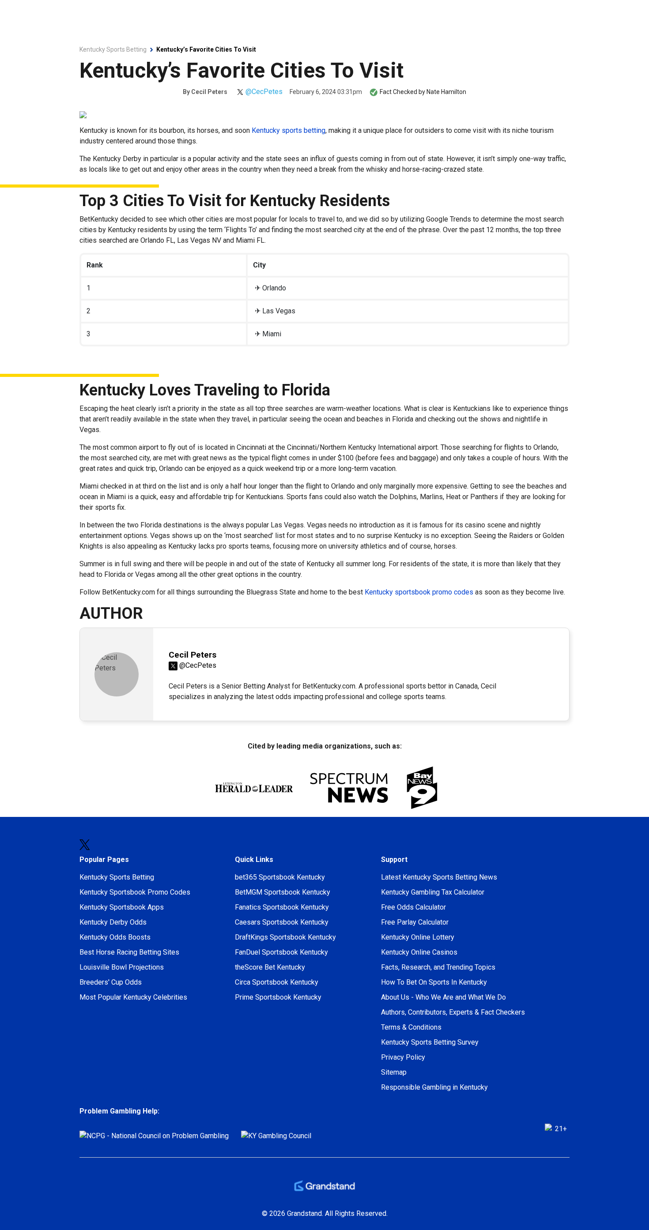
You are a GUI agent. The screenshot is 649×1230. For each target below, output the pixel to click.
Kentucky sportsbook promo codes (419, 592)
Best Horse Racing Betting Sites (129, 952)
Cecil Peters (209, 91)
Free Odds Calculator (413, 907)
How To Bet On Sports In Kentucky (434, 982)
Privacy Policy (403, 1057)
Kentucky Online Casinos (419, 952)
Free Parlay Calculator (415, 922)
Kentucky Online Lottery (417, 937)
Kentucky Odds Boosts (115, 937)
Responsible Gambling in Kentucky (434, 1087)
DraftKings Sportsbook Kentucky (285, 937)
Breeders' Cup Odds (110, 982)
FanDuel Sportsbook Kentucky (281, 952)
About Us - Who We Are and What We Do (443, 997)
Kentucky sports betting (288, 130)
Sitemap (394, 1072)
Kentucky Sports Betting (116, 877)
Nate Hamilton (446, 91)
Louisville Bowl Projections (121, 967)
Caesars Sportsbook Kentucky (281, 922)
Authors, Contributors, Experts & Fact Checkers (453, 1012)
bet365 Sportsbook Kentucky (280, 877)
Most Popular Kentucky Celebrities (133, 997)
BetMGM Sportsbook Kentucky (282, 892)
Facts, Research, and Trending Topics (438, 967)
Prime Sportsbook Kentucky (278, 997)
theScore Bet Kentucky (270, 967)
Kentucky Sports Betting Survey (430, 1042)
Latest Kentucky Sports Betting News (439, 877)
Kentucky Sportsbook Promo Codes (134, 892)
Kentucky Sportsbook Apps (121, 907)
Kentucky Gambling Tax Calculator (432, 892)
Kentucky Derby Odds (113, 922)
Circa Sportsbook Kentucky (276, 982)
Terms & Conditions (411, 1027)
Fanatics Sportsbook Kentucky (282, 907)
